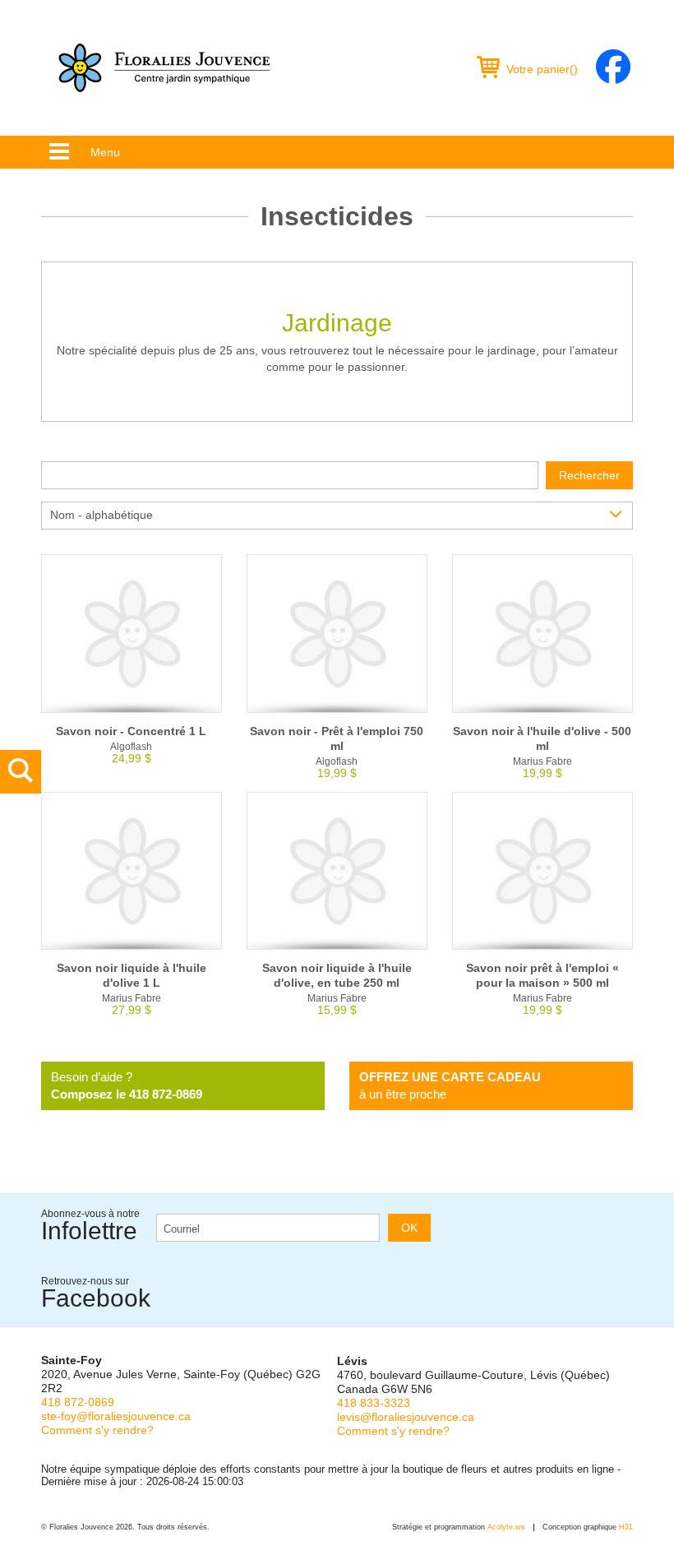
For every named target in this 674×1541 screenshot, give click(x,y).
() (542, 69)
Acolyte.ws (506, 1527)
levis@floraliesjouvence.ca (405, 1416)
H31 (626, 1527)
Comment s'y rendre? (97, 1430)
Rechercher (589, 475)
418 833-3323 (373, 1402)
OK (409, 1227)
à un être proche (450, 1085)
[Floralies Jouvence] (164, 67)
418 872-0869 (77, 1402)
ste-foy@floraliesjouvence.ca (116, 1416)
